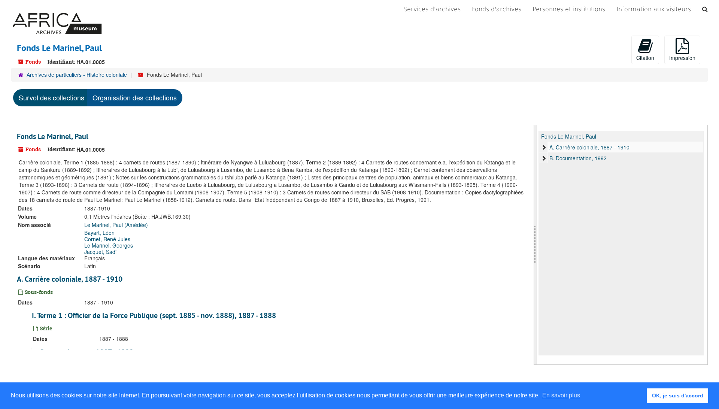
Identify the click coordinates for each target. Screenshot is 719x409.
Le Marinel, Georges (108, 245)
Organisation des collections (134, 97)
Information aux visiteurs (653, 9)
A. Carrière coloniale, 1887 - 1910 (69, 279)
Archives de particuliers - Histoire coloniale (77, 74)
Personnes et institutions (569, 9)
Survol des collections (51, 97)
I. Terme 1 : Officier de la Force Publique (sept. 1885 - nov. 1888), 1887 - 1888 (154, 315)
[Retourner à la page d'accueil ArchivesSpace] (57, 9)
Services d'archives (432, 9)
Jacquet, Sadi (100, 251)
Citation (645, 57)
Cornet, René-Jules (107, 239)
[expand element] (544, 147)
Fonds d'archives (496, 9)
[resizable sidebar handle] (535, 244)
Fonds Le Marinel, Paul (52, 136)
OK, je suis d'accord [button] (677, 396)
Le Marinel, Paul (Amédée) (116, 224)
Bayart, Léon (99, 232)
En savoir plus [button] (561, 395)
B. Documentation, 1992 (578, 158)
